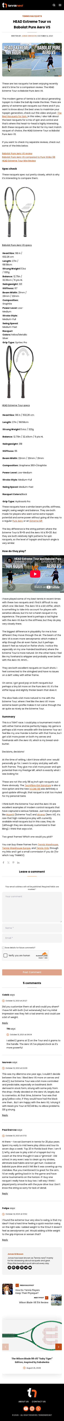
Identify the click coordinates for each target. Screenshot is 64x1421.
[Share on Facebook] (4, 863)
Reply (5, 1023)
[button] (5, 1347)
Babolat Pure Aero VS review (17, 153)
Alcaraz (41, 814)
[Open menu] (60, 5)
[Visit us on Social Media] (25, 1408)
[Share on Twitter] (9, 863)
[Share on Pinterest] (14, 863)
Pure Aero (17, 520)
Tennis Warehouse (48, 844)
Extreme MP (36, 520)
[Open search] (54, 5)
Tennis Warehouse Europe (16, 848)
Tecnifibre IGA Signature (38, 785)
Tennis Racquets (32, 16)
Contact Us (39, 1401)
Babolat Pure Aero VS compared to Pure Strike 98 (28, 157)
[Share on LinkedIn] (19, 863)
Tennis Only (42, 848)
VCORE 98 (35, 788)
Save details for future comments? (20, 947)
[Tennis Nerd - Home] (20, 5)
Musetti (10, 814)
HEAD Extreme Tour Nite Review (19, 160)
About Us (23, 1401)
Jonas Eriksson (29, 36)
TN (8, 1028)
